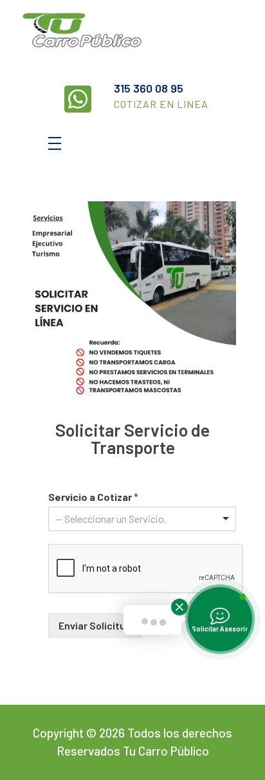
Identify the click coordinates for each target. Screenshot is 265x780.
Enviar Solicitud (95, 625)
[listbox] (142, 519)
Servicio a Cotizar (93, 497)
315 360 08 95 (148, 88)
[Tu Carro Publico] (101, 32)
